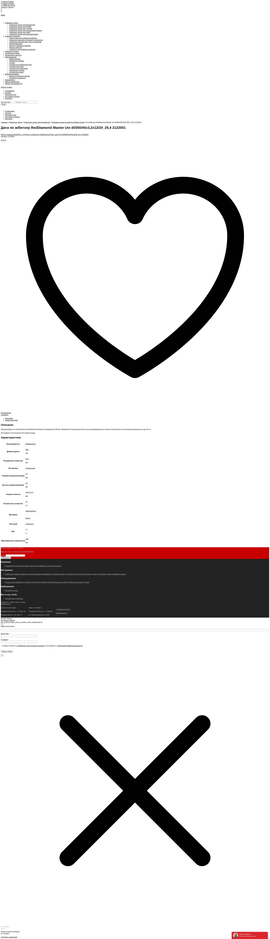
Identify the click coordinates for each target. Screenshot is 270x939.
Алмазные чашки (11, 51)
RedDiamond (31, 444)
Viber (14, 599)
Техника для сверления (18, 68)
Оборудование (11, 57)
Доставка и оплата (12, 96)
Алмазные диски (11, 23)
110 (27, 539)
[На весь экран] (4, 926)
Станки (12, 63)
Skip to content (6, 87)
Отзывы (50, 566)
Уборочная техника (16, 70)
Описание (9, 418)
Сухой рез (29, 524)
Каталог (8, 93)
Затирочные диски (12, 53)
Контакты (8, 98)
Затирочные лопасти (13, 55)
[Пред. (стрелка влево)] (2, 928)
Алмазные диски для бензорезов (22, 25)
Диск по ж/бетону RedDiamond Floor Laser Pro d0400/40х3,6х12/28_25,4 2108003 (57, 135)
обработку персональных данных (31, 646)
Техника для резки (16, 67)
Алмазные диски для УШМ (19, 32)
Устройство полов (16, 72)
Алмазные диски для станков (20, 29)
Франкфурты (10, 80)
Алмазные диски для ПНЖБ (20, 27)
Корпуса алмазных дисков (19, 76)
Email (3, 555)
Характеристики (11, 420)
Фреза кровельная (12, 82)
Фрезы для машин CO (13, 84)
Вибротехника (14, 59)
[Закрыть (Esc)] (8, 926)
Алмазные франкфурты (43, 574)
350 (27, 450)
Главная (4, 122)
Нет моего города (8, 620)
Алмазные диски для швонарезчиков (23, 34)
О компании (9, 91)
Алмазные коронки (12, 36)
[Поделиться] (6, 926)
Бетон (28, 518)
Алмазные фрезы (60, 574)
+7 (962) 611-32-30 (8, 5)
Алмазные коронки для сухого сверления (25, 42)
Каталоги (8, 590)
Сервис (18, 566)
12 (26, 483)
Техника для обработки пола (20, 65)
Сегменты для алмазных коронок (22, 49)
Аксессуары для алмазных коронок (23, 38)
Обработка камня (12, 74)
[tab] (137, 418)
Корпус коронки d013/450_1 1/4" (13, 135)
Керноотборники (15, 44)
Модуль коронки (15, 48)
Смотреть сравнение (9, 937)
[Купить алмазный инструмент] (7, 2)
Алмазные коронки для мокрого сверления (26, 40)
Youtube (8, 599)
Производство (10, 95)
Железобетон (31, 511)
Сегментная (30, 468)
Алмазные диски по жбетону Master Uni (66, 122)
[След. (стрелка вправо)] (4, 928)
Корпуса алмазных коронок (20, 46)
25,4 (27, 459)
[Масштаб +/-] (2, 926)
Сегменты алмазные (17, 78)
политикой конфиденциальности (70, 646)
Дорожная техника (16, 61)
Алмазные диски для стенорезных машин (25, 30)
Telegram (19, 599)
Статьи (15, 590)
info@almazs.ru (61, 613)
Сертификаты (41, 566)
